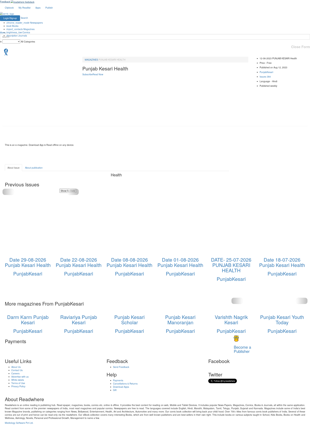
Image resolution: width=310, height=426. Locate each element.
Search (24, 17)
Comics (18, 32)
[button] (73, 192)
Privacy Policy (18, 386)
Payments (118, 380)
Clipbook (9, 7)
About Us (16, 367)
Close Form (300, 46)
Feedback (5, 1)
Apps (38, 7)
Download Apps (121, 386)
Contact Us (17, 370)
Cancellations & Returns (125, 383)
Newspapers (24, 22)
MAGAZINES (91, 59)
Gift (115, 390)
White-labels (17, 379)
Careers (15, 373)
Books (12, 25)
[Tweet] (155, 53)
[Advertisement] (258, 184)
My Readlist (25, 7)
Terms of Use (18, 383)
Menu (3, 32)
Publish (49, 7)
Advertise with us (20, 376)
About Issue (13, 167)
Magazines (20, 29)
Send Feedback (121, 367)
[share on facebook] (155, 50)
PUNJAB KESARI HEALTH (112, 59)
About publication (34, 167)
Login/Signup (10, 18)
